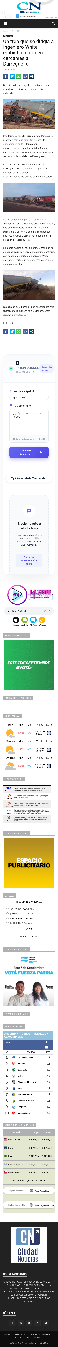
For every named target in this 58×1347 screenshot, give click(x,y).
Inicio (5, 31)
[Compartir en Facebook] (5, 76)
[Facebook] (12, 1323)
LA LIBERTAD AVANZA (21, 923)
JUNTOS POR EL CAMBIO (22, 913)
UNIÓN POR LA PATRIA (21, 918)
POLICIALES (15, 31)
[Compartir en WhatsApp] (18, 76)
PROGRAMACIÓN (22, 1337)
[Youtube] (46, 1323)
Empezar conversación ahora (29, 560)
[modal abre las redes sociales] (31, 76)
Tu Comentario (22, 405)
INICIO (7, 1334)
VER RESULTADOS (29, 936)
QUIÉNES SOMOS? (20, 1334)
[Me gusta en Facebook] (25, 76)
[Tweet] (12, 76)
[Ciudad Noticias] (29, 9)
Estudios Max (42, 1343)
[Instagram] (21, 1323)
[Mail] (29, 1323)
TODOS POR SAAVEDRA (22, 908)
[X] (37, 1323)
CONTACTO (38, 1337)
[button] (5, 23)
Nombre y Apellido (24, 391)
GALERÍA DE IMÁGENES (41, 1334)
